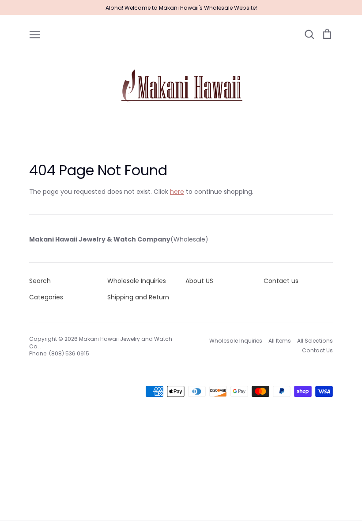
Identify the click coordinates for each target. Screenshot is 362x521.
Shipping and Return (138, 297)
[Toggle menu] (35, 34)
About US (199, 280)
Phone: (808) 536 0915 (59, 353)
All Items (279, 340)
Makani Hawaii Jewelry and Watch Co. (100, 342)
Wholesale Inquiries (136, 280)
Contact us (281, 280)
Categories (46, 297)
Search (40, 280)
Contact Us (317, 350)
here (177, 191)
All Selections (315, 340)
